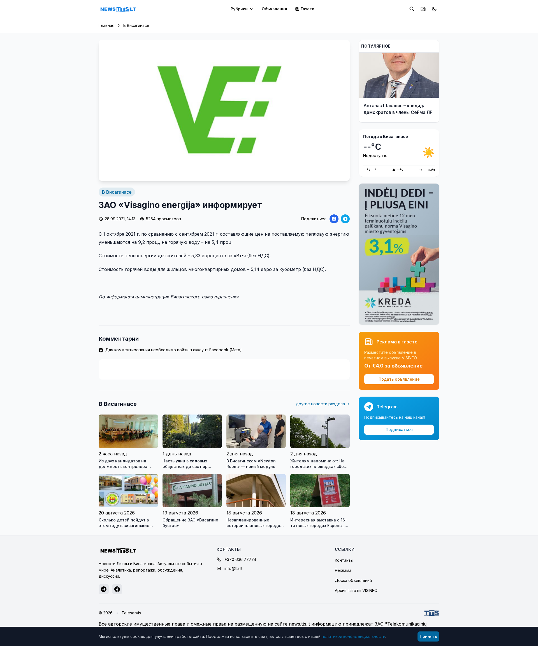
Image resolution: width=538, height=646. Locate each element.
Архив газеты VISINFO (356, 590)
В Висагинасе (136, 25)
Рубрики (239, 8)
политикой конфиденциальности (353, 636)
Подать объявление (399, 379)
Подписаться (399, 429)
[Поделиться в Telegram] (345, 218)
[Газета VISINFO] (423, 9)
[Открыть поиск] (412, 9)
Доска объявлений (353, 580)
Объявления (274, 8)
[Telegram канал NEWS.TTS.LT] (104, 589)
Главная (106, 25)
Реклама (343, 570)
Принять (428, 636)
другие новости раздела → (323, 403)
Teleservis (131, 612)
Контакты (344, 560)
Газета (307, 8)
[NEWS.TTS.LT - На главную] (118, 9)
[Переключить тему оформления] (434, 9)
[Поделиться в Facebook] (334, 218)
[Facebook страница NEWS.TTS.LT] (117, 589)
